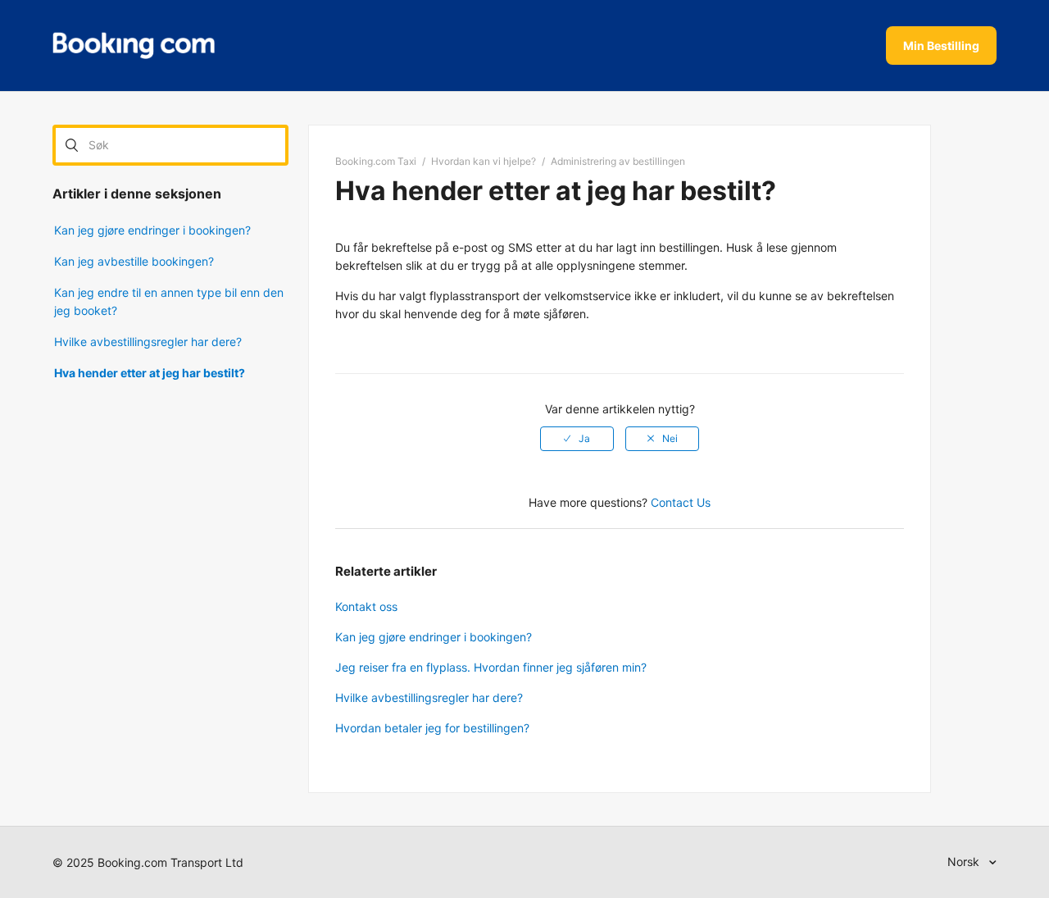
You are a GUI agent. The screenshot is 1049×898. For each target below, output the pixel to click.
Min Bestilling (941, 45)
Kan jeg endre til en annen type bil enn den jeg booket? (169, 301)
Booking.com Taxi (375, 161)
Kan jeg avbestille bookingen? (134, 261)
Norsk (965, 861)
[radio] (577, 438)
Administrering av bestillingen (618, 161)
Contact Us (681, 502)
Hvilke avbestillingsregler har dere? (148, 342)
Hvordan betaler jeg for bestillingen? (432, 728)
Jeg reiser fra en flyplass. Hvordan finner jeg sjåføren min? (491, 667)
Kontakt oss (366, 606)
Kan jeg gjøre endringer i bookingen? (152, 230)
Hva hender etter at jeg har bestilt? (149, 373)
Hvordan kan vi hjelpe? (483, 161)
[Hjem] (133, 46)
